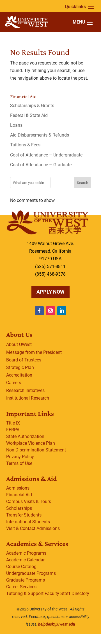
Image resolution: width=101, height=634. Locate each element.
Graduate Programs (25, 580)
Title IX (13, 423)
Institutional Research (27, 398)
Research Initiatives (25, 390)
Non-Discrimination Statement (36, 450)
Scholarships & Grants (32, 105)
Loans (16, 125)
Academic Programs (26, 553)
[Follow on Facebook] (39, 310)
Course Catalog (21, 566)
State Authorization (25, 436)
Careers (13, 382)
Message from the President (34, 352)
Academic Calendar (25, 559)
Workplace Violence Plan (30, 443)
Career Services (21, 586)
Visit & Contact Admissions (33, 528)
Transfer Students (24, 515)
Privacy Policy (20, 456)
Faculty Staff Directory (67, 593)
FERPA (12, 429)
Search (82, 183)
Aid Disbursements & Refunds (39, 135)
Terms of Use (19, 463)
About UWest (19, 344)
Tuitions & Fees (25, 144)
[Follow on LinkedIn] (61, 310)
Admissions (17, 488)
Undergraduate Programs (31, 573)
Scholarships (19, 508)
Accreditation (19, 375)
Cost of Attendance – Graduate (41, 164)
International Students (28, 521)
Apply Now (50, 292)
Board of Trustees (23, 360)
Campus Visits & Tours (28, 501)
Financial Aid (19, 494)
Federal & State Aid (29, 115)
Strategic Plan (20, 367)
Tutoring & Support (24, 593)
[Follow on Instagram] (50, 310)
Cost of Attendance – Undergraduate (46, 155)
